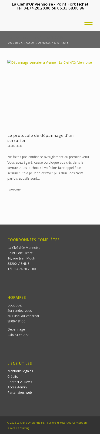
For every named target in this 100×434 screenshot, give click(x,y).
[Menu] (86, 22)
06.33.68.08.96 (70, 8)
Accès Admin (17, 387)
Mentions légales (20, 371)
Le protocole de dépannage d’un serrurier (40, 138)
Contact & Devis (19, 382)
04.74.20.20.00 (36, 8)
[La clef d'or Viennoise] (41, 22)
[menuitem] (86, 22)
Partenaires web (19, 392)
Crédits (12, 376)
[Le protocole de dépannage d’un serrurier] (50, 94)
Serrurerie (14, 145)
